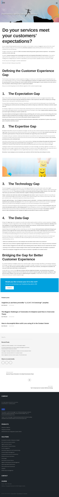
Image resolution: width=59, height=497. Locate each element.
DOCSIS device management (26, 142)
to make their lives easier (50, 245)
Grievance (25, 493)
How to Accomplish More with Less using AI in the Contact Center (25, 323)
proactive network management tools (31, 117)
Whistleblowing (20, 493)
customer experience (16, 188)
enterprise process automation (29, 200)
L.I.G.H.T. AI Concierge (11, 412)
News (4, 9)
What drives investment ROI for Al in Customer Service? (12, 352)
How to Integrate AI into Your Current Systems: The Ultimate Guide (14, 354)
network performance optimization (30, 119)
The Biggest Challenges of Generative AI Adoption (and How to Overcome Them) (16, 350)
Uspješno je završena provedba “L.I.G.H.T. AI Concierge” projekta (25, 302)
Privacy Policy (13, 493)
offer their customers (27, 47)
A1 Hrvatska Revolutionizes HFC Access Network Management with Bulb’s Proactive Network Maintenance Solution (15, 348)
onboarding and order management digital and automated (21, 210)
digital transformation (34, 270)
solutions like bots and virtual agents (32, 82)
